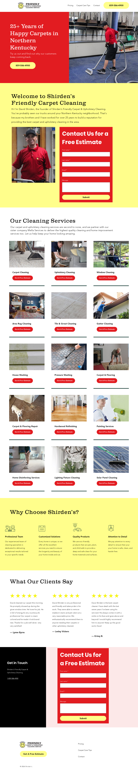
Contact (81, 756)
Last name (66, 160)
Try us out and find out (22, 53)
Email (64, 170)
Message (65, 180)
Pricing (81, 744)
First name (66, 150)
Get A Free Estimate (23, 278)
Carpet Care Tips (85, 750)
